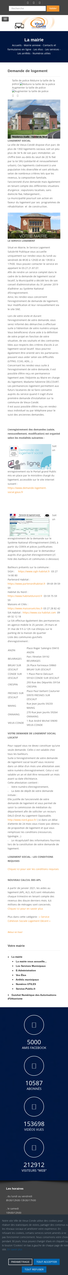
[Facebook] (28, 3)
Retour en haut (15, 932)
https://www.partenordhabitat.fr (27, 583)
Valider (53, 8)
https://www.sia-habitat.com (39, 612)
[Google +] (40, 3)
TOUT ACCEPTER (46, 1261)
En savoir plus (14, 1249)
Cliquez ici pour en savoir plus (25, 908)
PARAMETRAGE (20, 1261)
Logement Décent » (39, 921)
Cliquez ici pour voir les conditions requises (33, 869)
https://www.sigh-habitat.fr (34, 571)
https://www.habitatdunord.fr (25, 596)
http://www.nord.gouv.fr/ (22, 819)
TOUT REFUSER (34, 1269)
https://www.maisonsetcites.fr (25, 608)
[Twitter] (34, 3)
